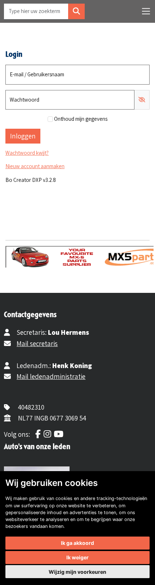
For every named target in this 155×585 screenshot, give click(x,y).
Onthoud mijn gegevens (80, 118)
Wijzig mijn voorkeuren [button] (77, 572)
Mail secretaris (37, 343)
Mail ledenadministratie (51, 376)
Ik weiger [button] (77, 557)
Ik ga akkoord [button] (77, 543)
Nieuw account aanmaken (35, 166)
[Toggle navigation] (146, 11)
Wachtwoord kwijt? (27, 152)
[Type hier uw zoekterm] (76, 11)
